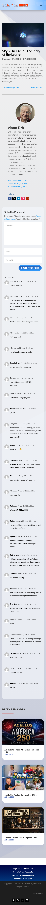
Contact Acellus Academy (23, 875)
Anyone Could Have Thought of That (20, 838)
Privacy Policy (38, 893)
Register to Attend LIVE (23, 869)
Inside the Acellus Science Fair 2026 (20, 795)
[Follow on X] (14, 198)
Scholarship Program (23, 879)
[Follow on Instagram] (23, 198)
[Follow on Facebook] (10, 198)
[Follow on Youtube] (27, 198)
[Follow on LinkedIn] (18, 198)
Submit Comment (30, 268)
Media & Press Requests (23, 872)
